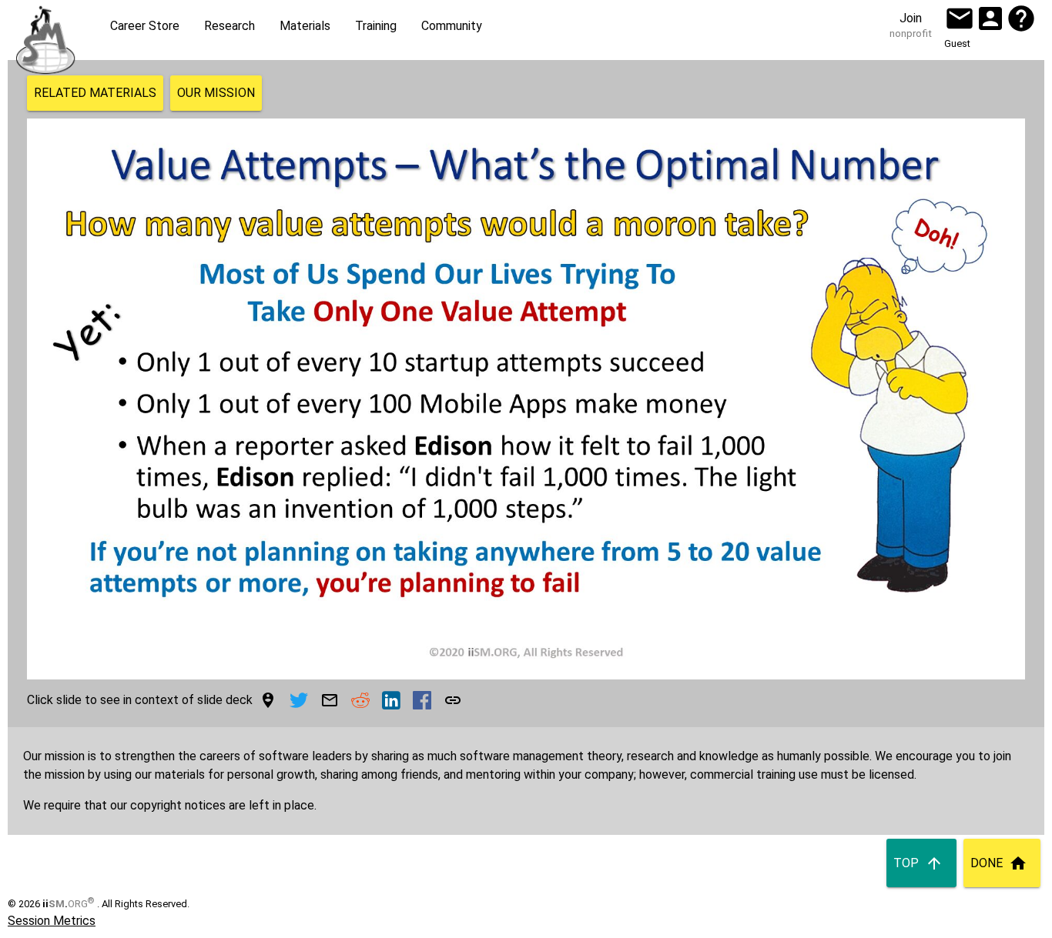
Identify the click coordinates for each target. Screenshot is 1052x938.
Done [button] (986, 863)
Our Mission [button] (216, 92)
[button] (959, 18)
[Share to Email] (329, 700)
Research (229, 25)
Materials (305, 25)
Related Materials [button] (95, 92)
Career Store (144, 25)
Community (451, 25)
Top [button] (906, 863)
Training (376, 25)
